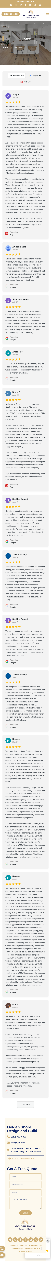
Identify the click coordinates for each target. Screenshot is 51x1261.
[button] (47, 14)
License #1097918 (25, 2)
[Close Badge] (47, 1240)
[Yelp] (25, 5)
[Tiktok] (21, 5)
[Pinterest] (40, 5)
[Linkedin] (30, 5)
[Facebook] (11, 5)
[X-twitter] (35, 5)
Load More (25, 1104)
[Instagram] (16, 5)
